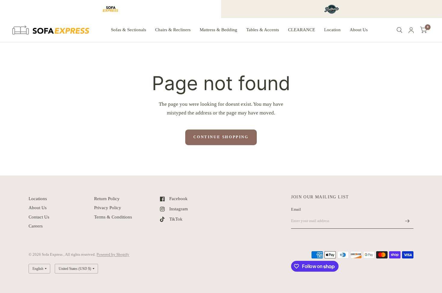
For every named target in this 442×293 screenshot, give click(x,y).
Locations (38, 198)
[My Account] (411, 30)
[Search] (399, 30)
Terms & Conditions (113, 217)
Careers (36, 226)
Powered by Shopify (113, 254)
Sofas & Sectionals (128, 29)
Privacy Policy (107, 207)
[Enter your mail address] (407, 221)
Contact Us (39, 217)
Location (332, 29)
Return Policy (107, 198)
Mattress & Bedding (218, 29)
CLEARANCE (301, 29)
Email (296, 209)
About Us (359, 29)
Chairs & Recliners (173, 29)
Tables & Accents (262, 29)
